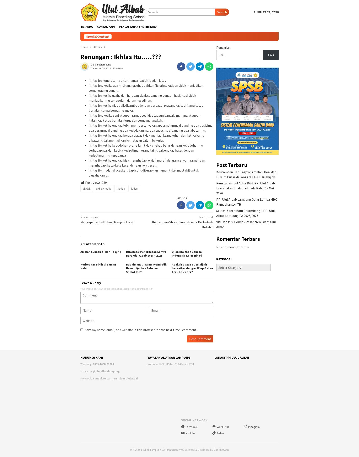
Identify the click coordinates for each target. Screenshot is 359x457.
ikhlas (134, 188)
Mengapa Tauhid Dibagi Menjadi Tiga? (107, 219)
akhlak (87, 188)
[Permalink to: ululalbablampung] (84, 66)
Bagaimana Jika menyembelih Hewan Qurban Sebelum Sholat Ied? (146, 268)
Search (222, 12)
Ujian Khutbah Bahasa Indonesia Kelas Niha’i (187, 253)
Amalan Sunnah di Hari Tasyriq (100, 252)
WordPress (223, 427)
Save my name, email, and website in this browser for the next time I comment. (141, 330)
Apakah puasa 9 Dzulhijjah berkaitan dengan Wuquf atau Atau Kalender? (192, 268)
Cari (271, 55)
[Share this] (181, 66)
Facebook (191, 427)
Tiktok (220, 433)
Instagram (254, 427)
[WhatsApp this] (209, 66)
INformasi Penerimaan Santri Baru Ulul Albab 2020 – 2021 (146, 253)
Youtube (190, 433)
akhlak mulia (103, 188)
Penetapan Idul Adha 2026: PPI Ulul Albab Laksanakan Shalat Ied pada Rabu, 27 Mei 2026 (245, 188)
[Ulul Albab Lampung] (113, 12)
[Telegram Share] (200, 66)
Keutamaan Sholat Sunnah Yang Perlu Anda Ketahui (182, 222)
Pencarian (223, 47)
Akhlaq (121, 188)
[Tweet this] (190, 66)
